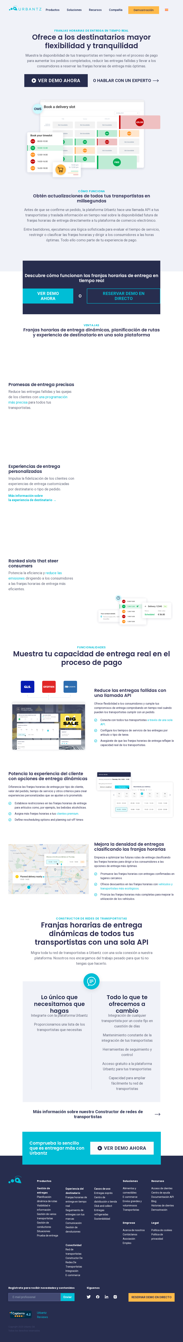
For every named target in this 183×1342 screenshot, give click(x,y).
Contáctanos (130, 1234)
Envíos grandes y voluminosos (132, 1203)
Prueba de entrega (47, 1235)
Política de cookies (161, 1230)
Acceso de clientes (161, 1188)
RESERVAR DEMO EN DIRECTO (124, 296)
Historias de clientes (162, 1205)
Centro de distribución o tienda (105, 1199)
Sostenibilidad (102, 1218)
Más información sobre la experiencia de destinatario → (32, 498)
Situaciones (43, 1231)
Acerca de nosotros (134, 1230)
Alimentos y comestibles (130, 1190)
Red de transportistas (73, 1251)
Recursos (95, 10)
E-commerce (73, 1275)
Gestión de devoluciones (73, 1229)
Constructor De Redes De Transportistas (74, 1262)
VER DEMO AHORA (59, 80)
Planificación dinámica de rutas (47, 1199)
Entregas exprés (103, 1193)
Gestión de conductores (44, 1224)
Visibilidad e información (44, 1207)
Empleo (127, 1243)
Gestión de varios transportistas (46, 1216)
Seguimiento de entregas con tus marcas (75, 1214)
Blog (153, 1201)
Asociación (129, 1238)
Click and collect (103, 1205)
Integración (72, 1270)
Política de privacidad (157, 1236)
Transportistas (131, 1209)
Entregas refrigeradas (101, 1212)
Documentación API (162, 1197)
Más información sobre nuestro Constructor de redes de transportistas (88, 1114)
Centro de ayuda (160, 1192)
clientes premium (67, 813)
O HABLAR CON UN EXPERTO (122, 80)
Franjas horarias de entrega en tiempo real (76, 1201)
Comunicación (74, 1223)
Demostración (144, 10)
